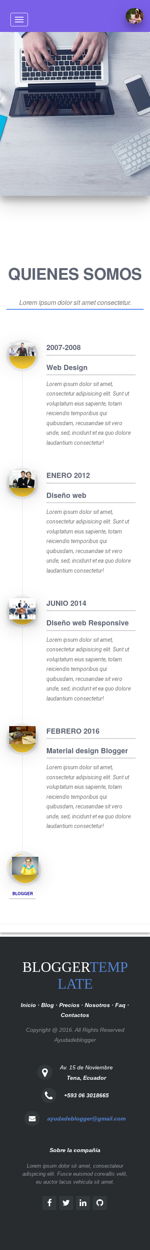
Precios (69, 1005)
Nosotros (97, 1005)
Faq (120, 1005)
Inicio (28, 1005)
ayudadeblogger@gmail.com (86, 1118)
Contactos (75, 1015)
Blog (47, 1005)
